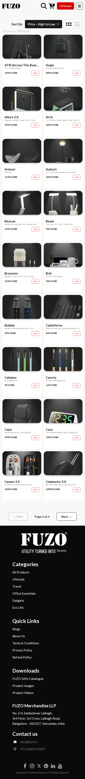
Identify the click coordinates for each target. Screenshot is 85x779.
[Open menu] (79, 6)
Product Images (23, 685)
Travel (16, 586)
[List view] (77, 24)
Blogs (16, 629)
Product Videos (23, 692)
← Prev (18, 516)
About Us (18, 636)
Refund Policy (22, 657)
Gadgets (18, 600)
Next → (66, 516)
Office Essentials (24, 593)
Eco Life (18, 607)
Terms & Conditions (25, 643)
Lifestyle (18, 579)
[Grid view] (69, 24)
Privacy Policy (22, 650)
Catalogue (65, 5)
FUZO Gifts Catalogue (28, 678)
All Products (20, 572)
